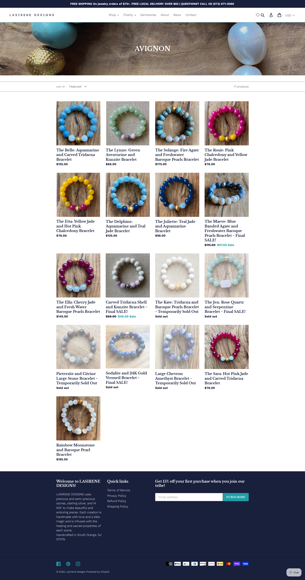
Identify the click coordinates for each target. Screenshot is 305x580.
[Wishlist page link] (257, 15)
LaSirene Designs (76, 571)
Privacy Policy (116, 495)
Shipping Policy (117, 506)
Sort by (60, 87)
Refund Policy (116, 501)
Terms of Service (118, 490)
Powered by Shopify (97, 571)
